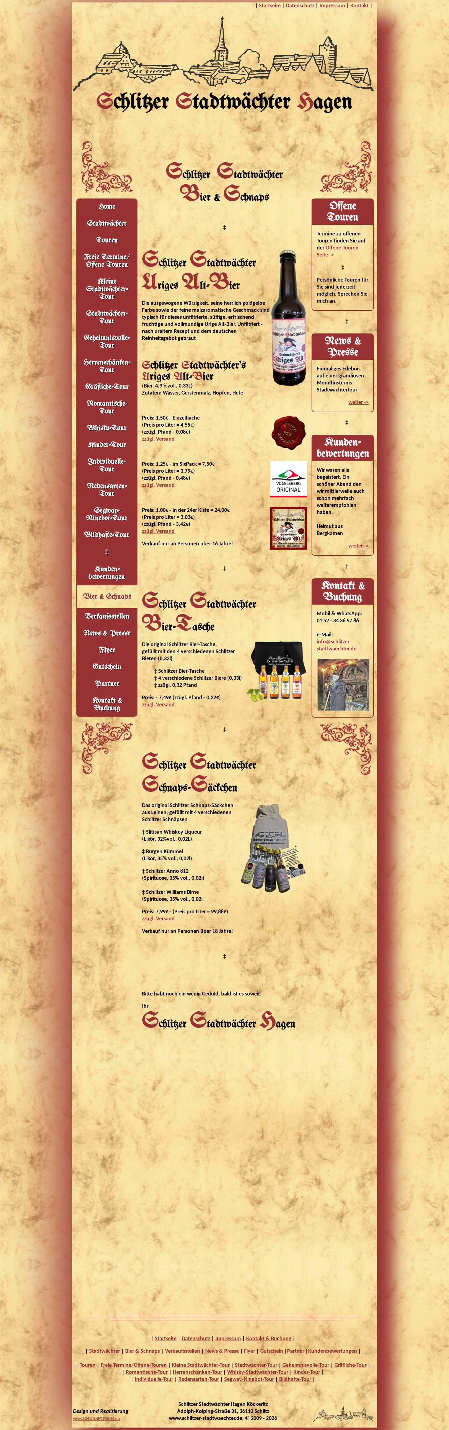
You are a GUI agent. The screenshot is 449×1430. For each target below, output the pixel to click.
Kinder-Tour (107, 445)
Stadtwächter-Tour (256, 1365)
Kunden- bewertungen (107, 573)
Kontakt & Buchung (107, 704)
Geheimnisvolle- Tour (107, 342)
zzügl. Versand (158, 439)
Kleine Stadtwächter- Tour (107, 289)
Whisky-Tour (107, 428)
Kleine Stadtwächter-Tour (201, 1365)
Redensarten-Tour (107, 490)
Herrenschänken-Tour (106, 366)
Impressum (332, 6)
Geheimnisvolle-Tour (306, 1365)
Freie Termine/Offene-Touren (134, 1365)
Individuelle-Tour (107, 465)
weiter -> (359, 403)
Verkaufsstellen (107, 616)
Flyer (107, 650)
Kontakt (359, 6)
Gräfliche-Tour (107, 387)
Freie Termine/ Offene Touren (106, 261)
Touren (107, 240)
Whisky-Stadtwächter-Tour (257, 1372)
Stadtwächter (107, 223)
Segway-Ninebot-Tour (107, 514)
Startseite (270, 6)
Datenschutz (300, 6)
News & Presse (106, 633)
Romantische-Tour (107, 407)
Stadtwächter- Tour (107, 317)
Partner (107, 684)
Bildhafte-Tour (107, 535)
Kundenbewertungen (332, 1351)
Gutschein (107, 667)
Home (107, 207)
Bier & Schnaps (142, 1351)
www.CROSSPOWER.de (96, 1418)
